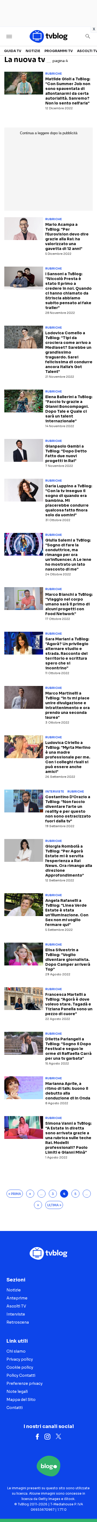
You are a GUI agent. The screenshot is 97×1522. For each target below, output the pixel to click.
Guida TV (12, 51)
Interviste (54, 791)
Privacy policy (19, 1359)
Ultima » (54, 1205)
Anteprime (16, 1298)
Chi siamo (16, 1351)
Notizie (33, 51)
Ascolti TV (16, 1306)
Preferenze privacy (24, 1383)
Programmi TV (58, 51)
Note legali (17, 1391)
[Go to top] (86, 1504)
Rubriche (53, 73)
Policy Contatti (20, 1375)
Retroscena (17, 1322)
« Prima (14, 1194)
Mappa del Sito (21, 1399)
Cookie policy (19, 1367)
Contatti (14, 1407)
